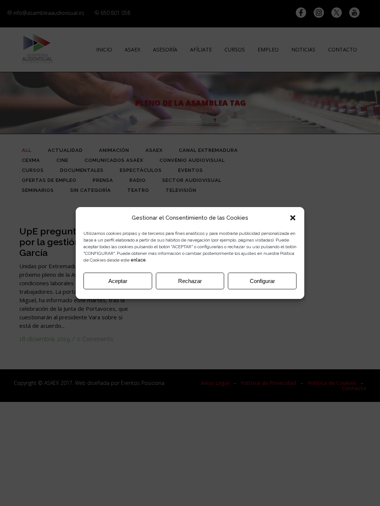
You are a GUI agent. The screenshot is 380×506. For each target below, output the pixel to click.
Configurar (262, 281)
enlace (138, 260)
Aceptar (117, 281)
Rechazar (190, 281)
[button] (293, 218)
